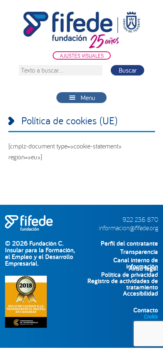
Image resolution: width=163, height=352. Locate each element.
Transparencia (139, 252)
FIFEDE (81, 30)
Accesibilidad (140, 293)
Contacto (145, 310)
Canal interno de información (135, 260)
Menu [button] (88, 97)
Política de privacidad (129, 275)
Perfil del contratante (129, 243)
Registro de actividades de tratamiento (122, 281)
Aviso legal (143, 268)
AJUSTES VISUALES (82, 55)
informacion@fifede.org (128, 228)
